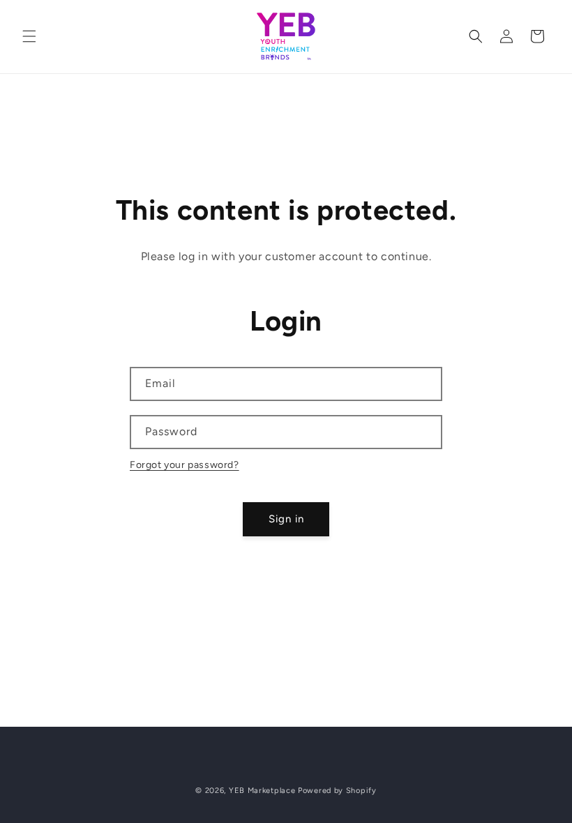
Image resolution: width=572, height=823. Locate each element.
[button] (29, 36)
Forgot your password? (184, 465)
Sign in (286, 519)
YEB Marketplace (262, 790)
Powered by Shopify (337, 790)
